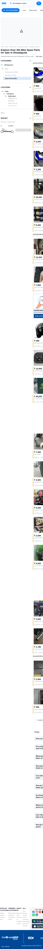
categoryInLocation (22, 47)
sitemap (7, 946)
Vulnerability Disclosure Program (26, 924)
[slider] (2, 132)
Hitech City (12, 103)
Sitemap (25, 913)
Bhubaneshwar (12, 913)
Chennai (2, 917)
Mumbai (2, 915)
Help (24, 911)
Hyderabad (11, 915)
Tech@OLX (19, 921)
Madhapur (12, 98)
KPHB (11, 101)
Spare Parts (13, 47)
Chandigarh (11, 917)
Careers (18, 923)
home (2, 47)
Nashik (10, 919)
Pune (1, 919)
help (3, 946)
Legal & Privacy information (26, 917)
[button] (31, 3)
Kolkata (2, 913)
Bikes (6, 47)
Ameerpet (12, 106)
